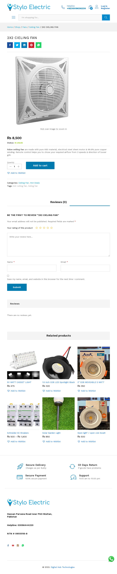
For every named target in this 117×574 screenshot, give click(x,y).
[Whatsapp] (22, 546)
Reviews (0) (58, 202)
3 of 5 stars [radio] (44, 228)
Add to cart (40, 165)
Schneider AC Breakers (18, 433)
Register (105, 8)
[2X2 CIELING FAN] (10, 45)
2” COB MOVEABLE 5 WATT (90, 382)
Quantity (10, 162)
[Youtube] (13, 545)
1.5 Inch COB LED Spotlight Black (58, 382)
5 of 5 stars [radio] (51, 228)
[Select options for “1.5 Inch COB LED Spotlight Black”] (55, 377)
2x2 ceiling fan (20, 186)
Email (64, 262)
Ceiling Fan (24, 183)
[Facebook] (8, 545)
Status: (10, 143)
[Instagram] (17, 545)
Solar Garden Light (51, 433)
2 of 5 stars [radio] (40, 228)
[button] (16, 172)
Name (11, 262)
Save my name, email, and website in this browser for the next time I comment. (46, 279)
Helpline (71, 6)
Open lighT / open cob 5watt (91, 433)
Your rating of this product (20, 228)
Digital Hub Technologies (63, 567)
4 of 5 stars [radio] (48, 228)
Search (106, 17)
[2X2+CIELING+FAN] (17, 45)
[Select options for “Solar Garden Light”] (55, 428)
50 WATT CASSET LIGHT (19, 382)
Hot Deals (35, 183)
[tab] (58, 203)
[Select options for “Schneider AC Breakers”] (20, 428)
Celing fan (33, 186)
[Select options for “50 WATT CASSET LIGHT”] (20, 377)
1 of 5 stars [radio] (37, 228)
